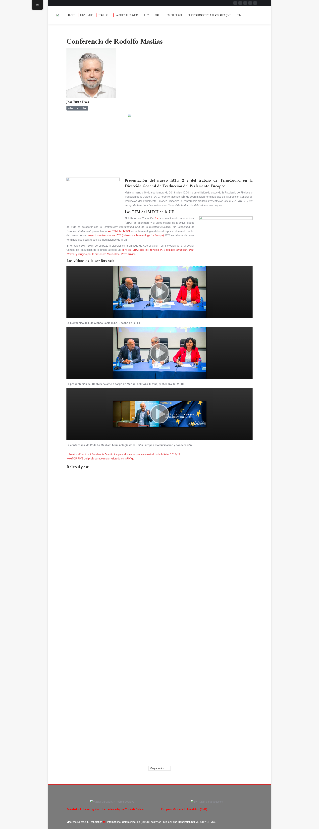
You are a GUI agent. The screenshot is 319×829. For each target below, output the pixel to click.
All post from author (77, 108)
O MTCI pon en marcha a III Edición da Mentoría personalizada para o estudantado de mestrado (203, 724)
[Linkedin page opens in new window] (255, 3)
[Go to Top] (314, 824)
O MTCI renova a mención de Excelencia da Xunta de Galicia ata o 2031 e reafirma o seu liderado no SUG (204, 600)
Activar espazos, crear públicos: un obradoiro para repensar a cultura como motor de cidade (108, 704)
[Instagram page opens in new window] (250, 3)
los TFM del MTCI (118, 231)
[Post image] (111, 505)
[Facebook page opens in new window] (235, 3)
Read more (73, 572)
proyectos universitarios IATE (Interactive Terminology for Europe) (125, 235)
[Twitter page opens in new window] (240, 3)
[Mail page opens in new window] (245, 3)
